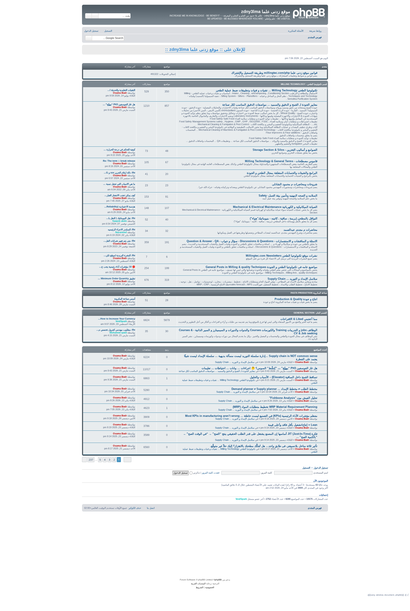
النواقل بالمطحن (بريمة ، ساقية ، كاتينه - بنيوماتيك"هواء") (283, 218)
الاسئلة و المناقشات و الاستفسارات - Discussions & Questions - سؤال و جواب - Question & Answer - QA (252, 241)
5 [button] (100, 460)
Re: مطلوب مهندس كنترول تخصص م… (115, 329)
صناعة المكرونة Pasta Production (309, 293)
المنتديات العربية (198, 583)
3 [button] (109, 460)
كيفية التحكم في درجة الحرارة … (119, 149)
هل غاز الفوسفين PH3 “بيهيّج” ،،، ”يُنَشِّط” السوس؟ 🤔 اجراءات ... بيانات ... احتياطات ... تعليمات (259, 368)
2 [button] (114, 460)
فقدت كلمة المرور (210, 472)
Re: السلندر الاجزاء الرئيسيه (121, 229)
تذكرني (196, 472)
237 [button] (91, 460)
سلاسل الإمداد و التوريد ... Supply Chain (292, 278)
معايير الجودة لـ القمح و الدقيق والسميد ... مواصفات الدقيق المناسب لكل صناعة (269, 104)
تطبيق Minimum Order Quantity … (116, 278)
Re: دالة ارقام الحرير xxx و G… (119, 172)
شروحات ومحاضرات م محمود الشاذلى (294, 184)
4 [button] (104, 460)
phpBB (218, 579)
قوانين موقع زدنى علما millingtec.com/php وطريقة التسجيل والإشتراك (274, 72)
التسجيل (306, 467)
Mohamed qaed (118, 332)
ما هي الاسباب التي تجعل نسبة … (119, 184)
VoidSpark (121, 321)
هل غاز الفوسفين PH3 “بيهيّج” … (119, 104)
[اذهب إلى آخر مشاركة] (110, 355)
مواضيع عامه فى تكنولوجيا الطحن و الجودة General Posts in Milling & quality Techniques (261, 267)
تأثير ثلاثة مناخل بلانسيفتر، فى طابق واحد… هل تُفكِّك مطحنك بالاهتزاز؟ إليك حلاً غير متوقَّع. (263, 446)
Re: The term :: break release (119, 161)
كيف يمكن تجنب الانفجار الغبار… (119, 195)
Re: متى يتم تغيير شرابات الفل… (119, 241)
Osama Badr (120, 93)
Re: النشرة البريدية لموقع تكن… (119, 255)
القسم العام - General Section (310, 313)
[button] (127, 459)
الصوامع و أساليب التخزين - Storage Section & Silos (285, 149)
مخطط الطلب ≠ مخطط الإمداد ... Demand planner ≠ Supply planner (274, 389)
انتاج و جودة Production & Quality (296, 299)
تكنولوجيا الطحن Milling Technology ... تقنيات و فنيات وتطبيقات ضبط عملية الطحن (266, 90)
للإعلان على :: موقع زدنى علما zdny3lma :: (205, 49)
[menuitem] (298, 30)
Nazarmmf (121, 232)
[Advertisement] (205, 546)
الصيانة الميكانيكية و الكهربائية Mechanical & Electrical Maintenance (275, 207)
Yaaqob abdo (119, 221)
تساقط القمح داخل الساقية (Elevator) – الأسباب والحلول (283, 377)
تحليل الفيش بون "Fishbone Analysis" (293, 397)
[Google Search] (88, 38)
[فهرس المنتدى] (308, 12)
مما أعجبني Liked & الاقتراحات (298, 319)
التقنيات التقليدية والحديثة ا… (121, 90)
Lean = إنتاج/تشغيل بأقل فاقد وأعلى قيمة (292, 424)
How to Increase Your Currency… (116, 318)
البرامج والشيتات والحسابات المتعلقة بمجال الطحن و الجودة (282, 173)
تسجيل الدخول (321, 467)
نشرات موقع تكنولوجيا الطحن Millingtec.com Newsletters (281, 255)
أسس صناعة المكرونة (124, 298)
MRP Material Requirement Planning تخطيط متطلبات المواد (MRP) (275, 406)
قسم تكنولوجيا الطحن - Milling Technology (304, 84)
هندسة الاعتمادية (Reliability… (119, 206)
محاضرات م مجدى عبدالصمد (300, 229)
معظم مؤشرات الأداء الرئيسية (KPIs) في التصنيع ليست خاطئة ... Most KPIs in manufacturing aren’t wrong (251, 415)
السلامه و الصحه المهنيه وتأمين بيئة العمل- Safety (288, 195)
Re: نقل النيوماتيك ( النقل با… (120, 218)
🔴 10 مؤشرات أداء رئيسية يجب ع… (117, 266)
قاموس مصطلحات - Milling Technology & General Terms (281, 161)
